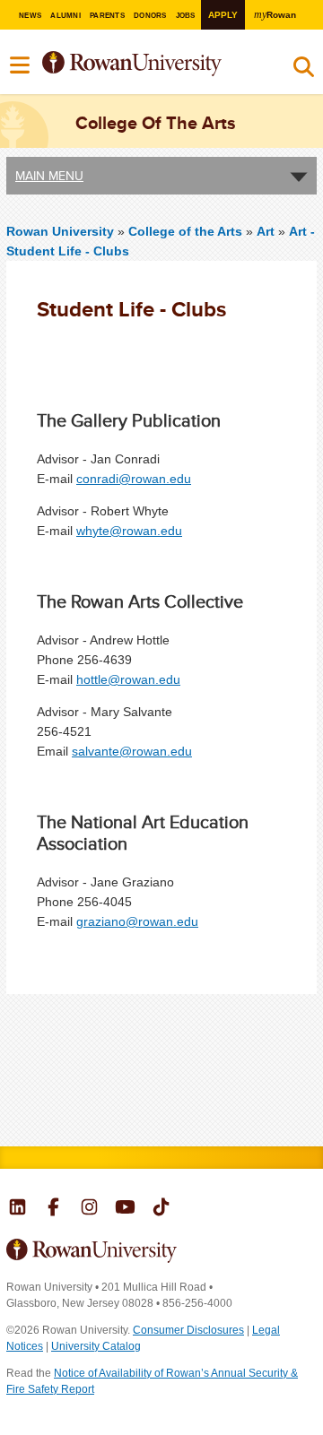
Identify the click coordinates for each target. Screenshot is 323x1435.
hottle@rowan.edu (128, 679)
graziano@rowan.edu (137, 921)
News (30, 16)
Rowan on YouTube (125, 1209)
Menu (20, 65)
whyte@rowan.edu (129, 530)
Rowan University (150, 64)
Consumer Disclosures (188, 1330)
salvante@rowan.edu (132, 751)
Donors (150, 16)
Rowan (275, 15)
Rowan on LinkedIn (17, 1209)
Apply (223, 15)
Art (266, 231)
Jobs (186, 16)
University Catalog (96, 1346)
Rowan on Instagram (89, 1209)
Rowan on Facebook (53, 1209)
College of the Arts (187, 231)
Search (303, 70)
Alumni (65, 16)
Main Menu (49, 176)
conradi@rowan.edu (133, 478)
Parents (107, 16)
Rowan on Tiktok (161, 1209)
